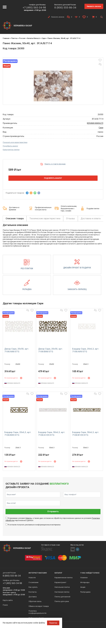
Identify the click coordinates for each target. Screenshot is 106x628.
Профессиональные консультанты (43, 208)
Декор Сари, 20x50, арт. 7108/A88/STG (16, 350)
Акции (82, 587)
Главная (6, 38)
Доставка (33, 597)
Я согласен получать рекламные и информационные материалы (34, 525)
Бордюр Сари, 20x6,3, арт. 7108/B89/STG (17, 433)
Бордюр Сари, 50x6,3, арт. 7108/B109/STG (85, 433)
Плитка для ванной (62, 597)
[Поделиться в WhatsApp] (35, 193)
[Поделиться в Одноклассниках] (31, 193)
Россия (22, 38)
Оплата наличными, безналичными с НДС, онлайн (69, 208)
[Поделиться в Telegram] (27, 193)
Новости (32, 578)
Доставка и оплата (90, 218)
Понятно (53, 623)
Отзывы (70, 218)
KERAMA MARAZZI (95, 123)
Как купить (33, 587)
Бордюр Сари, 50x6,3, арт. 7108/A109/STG (51, 433)
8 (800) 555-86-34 (65, 7)
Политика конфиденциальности (37, 612)
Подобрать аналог (10, 146)
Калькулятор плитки (11, 150)
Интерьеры (85, 582)
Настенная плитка (62, 592)
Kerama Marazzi (33, 38)
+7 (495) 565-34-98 (34, 7)
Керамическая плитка (63, 578)
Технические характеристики (44, 218)
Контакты (33, 592)
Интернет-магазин (38, 573)
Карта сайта (8, 600)
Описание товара (15, 218)
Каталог (58, 573)
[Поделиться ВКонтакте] (38, 193)
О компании (33, 582)
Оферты (28, 518)
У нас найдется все (90, 573)
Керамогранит (60, 582)
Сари (44, 38)
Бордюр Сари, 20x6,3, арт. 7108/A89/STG (85, 350)
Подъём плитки (93, 208)
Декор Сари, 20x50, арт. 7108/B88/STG (50, 350)
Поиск (5, 605)
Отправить (53, 511)
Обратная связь (35, 601)
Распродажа (85, 592)
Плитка (14, 38)
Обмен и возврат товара (39, 606)
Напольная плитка (62, 587)
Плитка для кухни (62, 601)
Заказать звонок (94, 6)
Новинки (84, 578)
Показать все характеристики (15, 142)
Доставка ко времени (14, 208)
